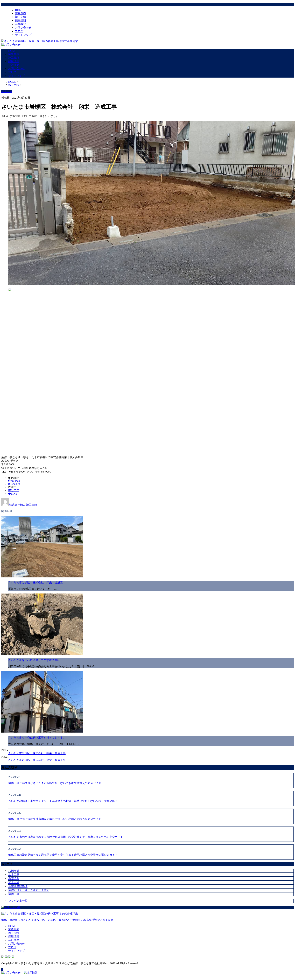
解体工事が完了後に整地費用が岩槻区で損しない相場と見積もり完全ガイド (54, 818)
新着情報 (13, 878)
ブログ (19, 31)
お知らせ (13, 870)
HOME (19, 10)
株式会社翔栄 (17, 504)
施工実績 (20, 16)
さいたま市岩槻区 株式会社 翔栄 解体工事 (37, 753)
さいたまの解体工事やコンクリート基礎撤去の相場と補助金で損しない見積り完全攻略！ (63, 801)
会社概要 (20, 24)
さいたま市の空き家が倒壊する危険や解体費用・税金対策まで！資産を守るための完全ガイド (65, 836)
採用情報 (20, 20)
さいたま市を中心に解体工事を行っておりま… (37, 737)
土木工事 (13, 874)
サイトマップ (23, 34)
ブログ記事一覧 (17, 900)
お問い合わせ (23, 27)
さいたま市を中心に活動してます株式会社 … (37, 660)
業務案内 (20, 13)
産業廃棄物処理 (17, 886)
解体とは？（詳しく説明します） (28, 890)
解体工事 (13, 894)
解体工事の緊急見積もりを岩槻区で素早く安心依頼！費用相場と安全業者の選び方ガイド (63, 854)
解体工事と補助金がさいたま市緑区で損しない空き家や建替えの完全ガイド (54, 783)
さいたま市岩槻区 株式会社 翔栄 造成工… (37, 582)
